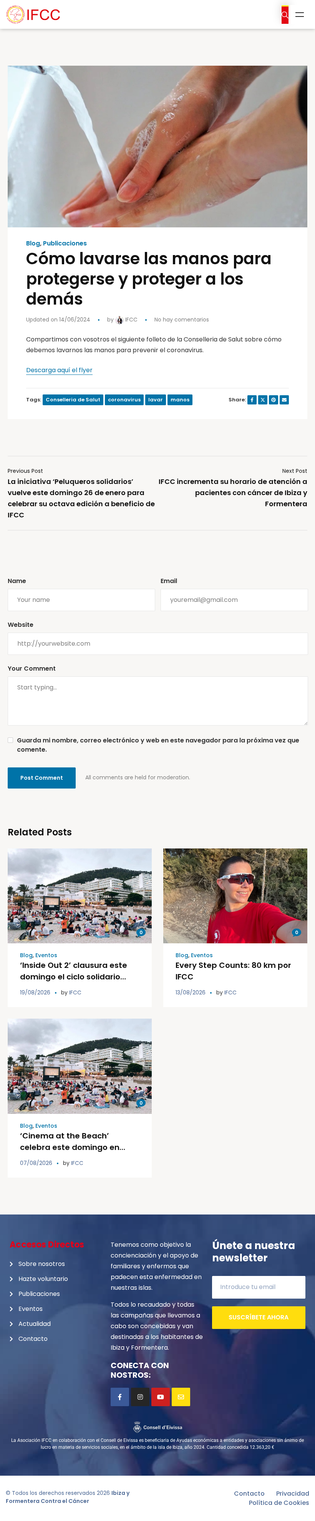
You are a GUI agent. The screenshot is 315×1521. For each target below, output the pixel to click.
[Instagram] (140, 1397)
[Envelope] (181, 1397)
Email (169, 581)
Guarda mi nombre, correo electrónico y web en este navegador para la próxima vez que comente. (158, 745)
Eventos (46, 955)
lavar (155, 399)
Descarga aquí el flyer (59, 370)
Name (17, 581)
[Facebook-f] (120, 1397)
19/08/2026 (35, 992)
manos (180, 399)
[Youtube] (160, 1397)
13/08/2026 (191, 992)
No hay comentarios (181, 319)
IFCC (131, 319)
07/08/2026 (36, 1163)
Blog (33, 243)
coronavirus (124, 399)
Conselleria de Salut (73, 399)
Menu (299, 14)
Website (20, 624)
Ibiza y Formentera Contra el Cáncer (67, 1497)
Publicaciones (65, 243)
